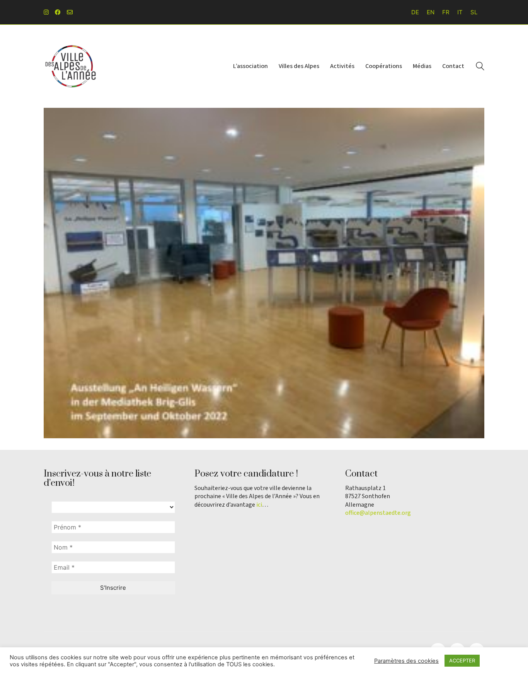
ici (259, 505)
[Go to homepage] (71, 66)
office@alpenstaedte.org (378, 513)
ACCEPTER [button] (462, 660)
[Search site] (480, 67)
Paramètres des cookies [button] (406, 660)
